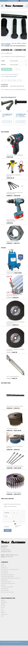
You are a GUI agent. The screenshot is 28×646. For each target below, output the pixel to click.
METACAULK (4, 614)
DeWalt (3, 603)
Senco (2, 612)
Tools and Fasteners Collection (10, 578)
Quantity (3, 64)
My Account (4, 571)
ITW (2, 609)
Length (3, 60)
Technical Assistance (7, 587)
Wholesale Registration (8, 583)
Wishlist (3, 585)
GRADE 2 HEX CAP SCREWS (11, 76)
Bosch (3, 607)
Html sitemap (5, 590)
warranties (4, 580)
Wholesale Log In (6, 581)
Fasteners (8, 43)
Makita (3, 600)
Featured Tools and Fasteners (10, 569)
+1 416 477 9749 (13, 0)
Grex (2, 616)
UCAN (2, 610)
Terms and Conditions (7, 576)
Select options (7, 121)
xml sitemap (4, 588)
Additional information (17, 86)
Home (2, 43)
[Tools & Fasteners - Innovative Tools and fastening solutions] (14, 5)
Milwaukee (4, 602)
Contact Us (4, 567)
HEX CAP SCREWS (16, 43)
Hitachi (3, 605)
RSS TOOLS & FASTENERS (7, 592)
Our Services (4, 573)
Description (4, 86)
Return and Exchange (7, 574)
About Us (3, 566)
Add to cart (6, 69)
